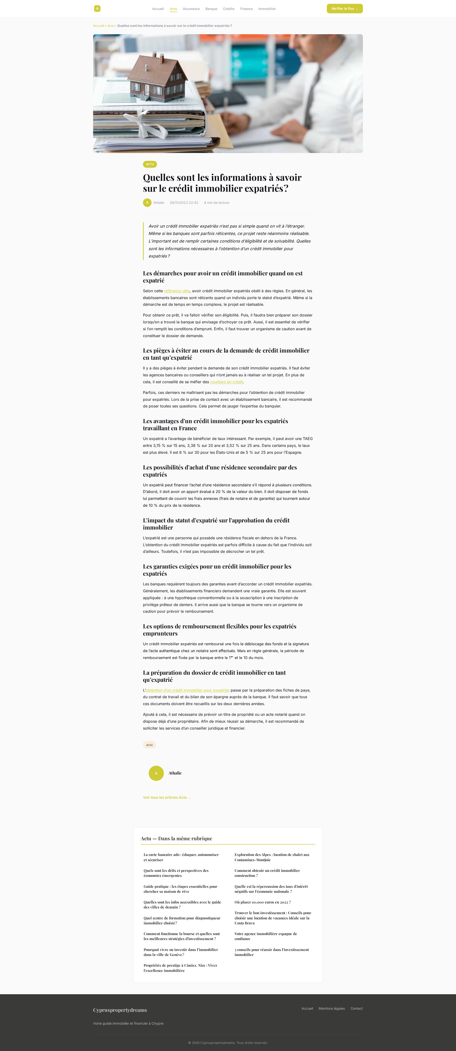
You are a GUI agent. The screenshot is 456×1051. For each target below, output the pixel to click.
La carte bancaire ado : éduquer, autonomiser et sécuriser (181, 857)
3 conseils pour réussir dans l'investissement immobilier (272, 952)
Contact (357, 1008)
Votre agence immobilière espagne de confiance (266, 936)
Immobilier (267, 8)
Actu (173, 8)
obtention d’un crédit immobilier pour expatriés (187, 690)
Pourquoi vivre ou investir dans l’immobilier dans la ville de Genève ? (181, 952)
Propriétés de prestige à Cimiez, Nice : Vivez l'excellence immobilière (180, 968)
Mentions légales (332, 1008)
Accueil (158, 8)
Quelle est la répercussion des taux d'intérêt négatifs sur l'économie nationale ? (271, 889)
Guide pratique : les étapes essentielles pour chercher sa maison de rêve (180, 889)
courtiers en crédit (226, 381)
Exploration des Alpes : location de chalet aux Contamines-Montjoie (272, 857)
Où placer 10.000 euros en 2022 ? (263, 902)
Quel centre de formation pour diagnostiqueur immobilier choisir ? (182, 920)
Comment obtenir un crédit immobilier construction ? (267, 873)
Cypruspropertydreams (120, 1009)
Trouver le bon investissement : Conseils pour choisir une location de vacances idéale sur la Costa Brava (273, 917)
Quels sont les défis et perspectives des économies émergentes (176, 873)
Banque (211, 8)
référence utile (177, 290)
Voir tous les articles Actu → (167, 797)
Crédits (229, 8)
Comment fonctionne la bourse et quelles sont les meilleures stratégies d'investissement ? (182, 936)
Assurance (191, 8)
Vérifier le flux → (344, 8)
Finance (246, 8)
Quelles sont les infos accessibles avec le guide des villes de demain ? (182, 904)
